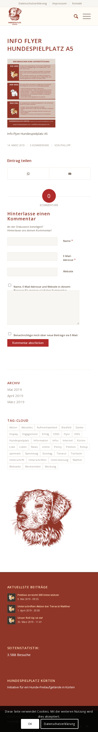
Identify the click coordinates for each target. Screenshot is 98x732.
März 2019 (15, 402)
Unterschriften (37, 460)
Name (68, 241)
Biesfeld (66, 427)
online (46, 446)
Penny (58, 446)
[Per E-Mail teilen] (69, 174)
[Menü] (84, 16)
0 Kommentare (39, 145)
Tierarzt (61, 453)
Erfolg (45, 434)
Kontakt (77, 3)
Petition (71, 446)
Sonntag (47, 453)
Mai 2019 (14, 389)
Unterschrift (16, 460)
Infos (55, 440)
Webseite (15, 466)
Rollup (84, 446)
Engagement (30, 434)
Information (41, 440)
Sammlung (31, 453)
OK (30, 724)
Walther (77, 460)
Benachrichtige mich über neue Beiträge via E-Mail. (46, 335)
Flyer (67, 434)
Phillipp (65, 145)
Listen (23, 446)
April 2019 (15, 395)
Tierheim (76, 453)
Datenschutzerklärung (33, 3)
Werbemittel (33, 466)
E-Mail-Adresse (69, 258)
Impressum (59, 3)
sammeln (15, 453)
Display (13, 434)
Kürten (81, 440)
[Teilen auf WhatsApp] (28, 174)
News (34, 446)
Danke (79, 427)
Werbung (50, 466)
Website (68, 271)
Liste (12, 446)
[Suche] (73, 16)
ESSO (56, 434)
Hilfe (77, 434)
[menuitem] (32, 3)
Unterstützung (59, 460)
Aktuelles (27, 427)
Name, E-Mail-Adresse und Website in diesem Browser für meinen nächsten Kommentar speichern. (42, 290)
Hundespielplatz (19, 440)
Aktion (13, 427)
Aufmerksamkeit (47, 427)
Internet (68, 440)
